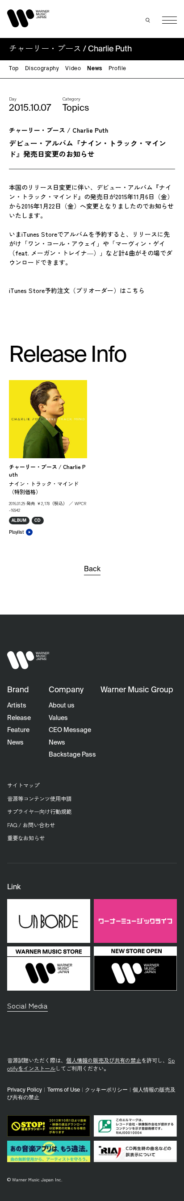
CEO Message (70, 730)
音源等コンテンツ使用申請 (39, 799)
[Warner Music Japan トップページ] (28, 18)
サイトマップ (23, 785)
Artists (16, 706)
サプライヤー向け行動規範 (39, 812)
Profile (117, 68)
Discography (42, 68)
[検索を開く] (148, 20)
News (94, 68)
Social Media (27, 1005)
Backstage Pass (72, 755)
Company (66, 690)
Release (19, 718)
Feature (18, 730)
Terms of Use (63, 1090)
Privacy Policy (24, 1090)
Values (58, 718)
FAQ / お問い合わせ (31, 825)
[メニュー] (169, 20)
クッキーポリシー (106, 1090)
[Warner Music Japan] (28, 660)
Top (14, 68)
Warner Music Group (136, 690)
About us (62, 706)
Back (92, 569)
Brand (18, 690)
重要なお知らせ (26, 838)
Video (73, 68)
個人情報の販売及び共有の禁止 (103, 1060)
